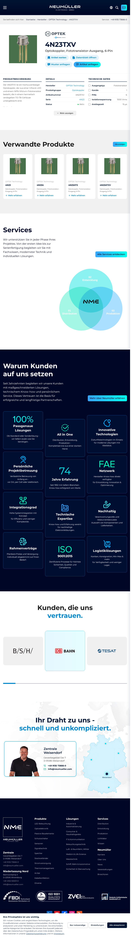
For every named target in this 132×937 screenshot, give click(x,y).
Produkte (40, 818)
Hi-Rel (37, 873)
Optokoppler (78, 90)
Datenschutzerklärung (36, 933)
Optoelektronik (41, 828)
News (100, 864)
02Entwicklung (112, 312)
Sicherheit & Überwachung (78, 869)
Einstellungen (97, 925)
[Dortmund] (91, 760)
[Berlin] (118, 753)
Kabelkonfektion (42, 878)
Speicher (38, 853)
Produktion (103, 833)
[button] (81, 309)
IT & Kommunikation (75, 839)
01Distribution (90, 278)
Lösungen (72, 818)
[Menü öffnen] (6, 7)
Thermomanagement (44, 868)
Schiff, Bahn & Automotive (78, 864)
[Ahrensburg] (106, 744)
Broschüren (103, 874)
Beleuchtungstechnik (75, 844)
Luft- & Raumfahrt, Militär (77, 849)
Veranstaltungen (105, 869)
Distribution (103, 824)
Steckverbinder (41, 858)
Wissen (101, 843)
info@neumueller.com (60, 769)
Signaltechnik (41, 848)
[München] (109, 787)
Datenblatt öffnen (86, 57)
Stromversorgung (43, 863)
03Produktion (69, 312)
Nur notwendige (77, 925)
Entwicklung (103, 828)
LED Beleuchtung (43, 824)
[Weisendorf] (106, 773)
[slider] (65, 683)
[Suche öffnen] (117, 7)
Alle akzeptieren (117, 925)
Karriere (101, 854)
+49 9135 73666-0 (119, 19)
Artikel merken (58, 57)
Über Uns (102, 859)
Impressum (59, 933)
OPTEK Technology (75, 85)
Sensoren (39, 843)
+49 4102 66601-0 (11, 881)
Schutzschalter (41, 838)
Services (103, 818)
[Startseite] (65, 7)
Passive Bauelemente (44, 833)
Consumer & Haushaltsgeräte (73, 833)
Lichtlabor (102, 838)
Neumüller (104, 849)
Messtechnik (71, 859)
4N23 (81, 99)
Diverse (38, 883)
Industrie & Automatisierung (74, 825)
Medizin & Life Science (76, 854)
